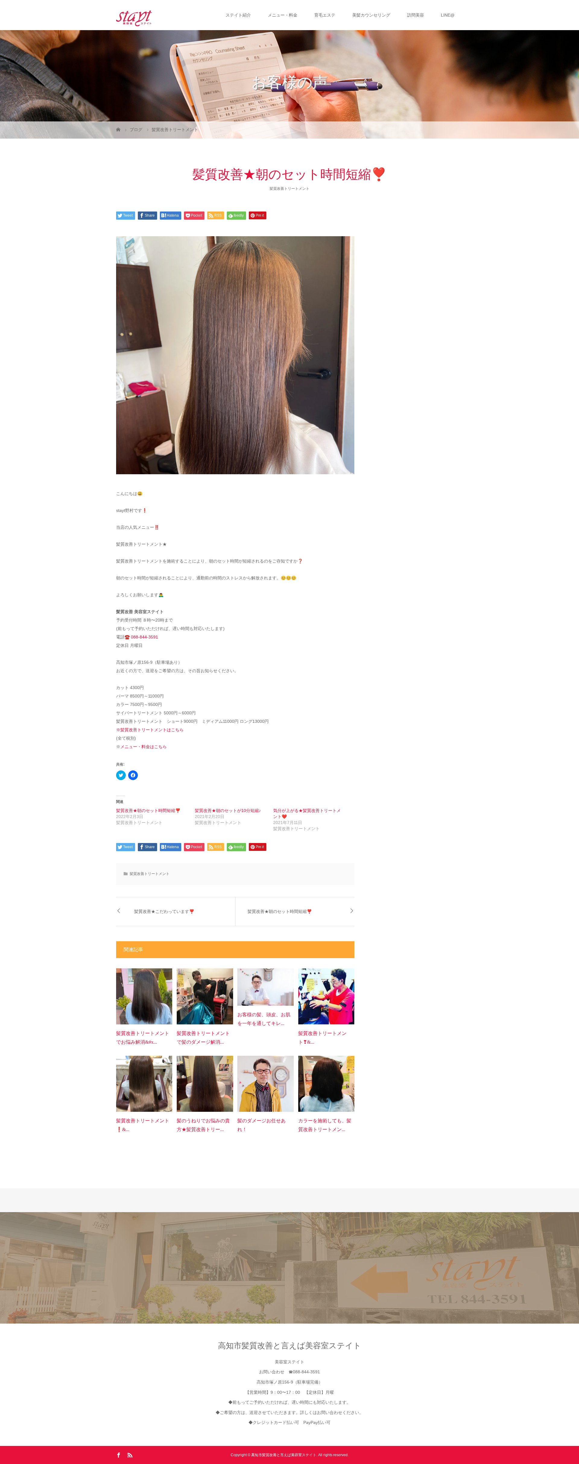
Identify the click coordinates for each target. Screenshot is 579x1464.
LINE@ (447, 15)
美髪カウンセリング (371, 15)
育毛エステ (324, 15)
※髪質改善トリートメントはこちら (150, 729)
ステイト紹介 (238, 15)
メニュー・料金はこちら (143, 746)
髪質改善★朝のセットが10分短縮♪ (228, 810)
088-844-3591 (144, 637)
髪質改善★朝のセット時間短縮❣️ (148, 810)
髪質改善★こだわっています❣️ (164, 911)
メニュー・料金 (282, 15)
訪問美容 (415, 15)
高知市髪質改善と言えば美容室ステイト (289, 1345)
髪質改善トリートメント (289, 189)
